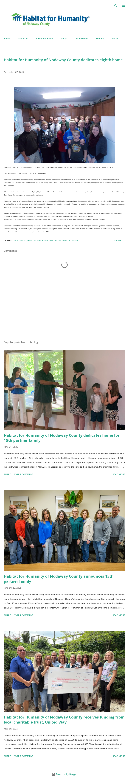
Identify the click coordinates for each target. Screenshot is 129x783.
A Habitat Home (44, 38)
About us (23, 38)
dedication (19, 240)
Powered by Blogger (66, 774)
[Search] (116, 6)
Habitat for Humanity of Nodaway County (52, 240)
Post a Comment (23, 474)
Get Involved (81, 38)
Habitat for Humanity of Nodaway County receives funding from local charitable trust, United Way (64, 719)
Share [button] (117, 240)
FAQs (64, 38)
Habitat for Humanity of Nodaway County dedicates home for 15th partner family (62, 438)
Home (7, 38)
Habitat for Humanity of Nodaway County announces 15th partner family (59, 579)
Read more (118, 474)
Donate (100, 38)
